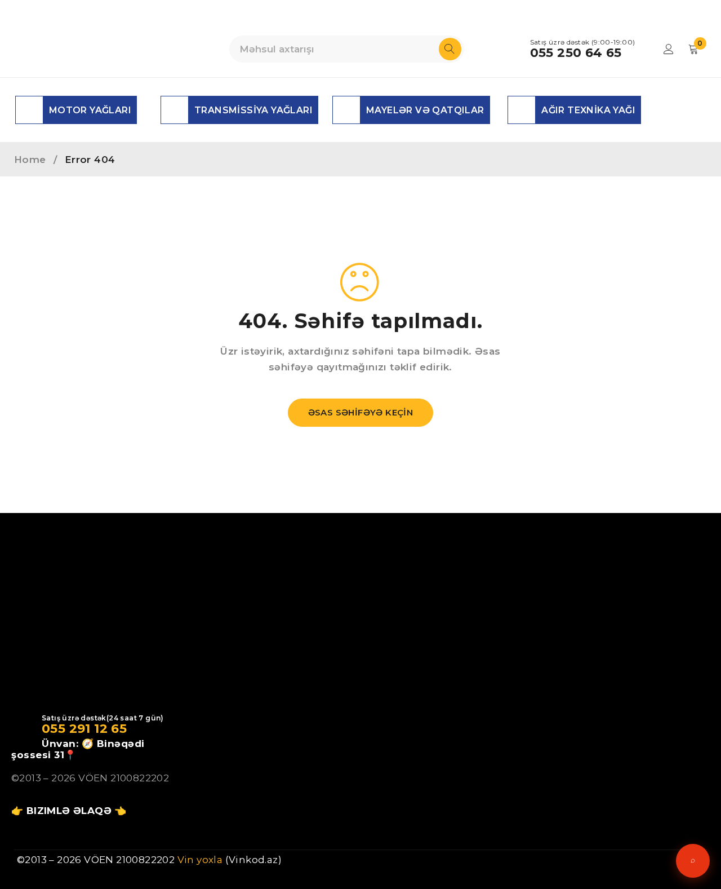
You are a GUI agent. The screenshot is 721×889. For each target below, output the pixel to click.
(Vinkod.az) (252, 859)
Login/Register (668, 49)
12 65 (109, 728)
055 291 (66, 728)
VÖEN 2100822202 (123, 778)
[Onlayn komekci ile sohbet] (693, 861)
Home (30, 159)
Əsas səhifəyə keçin (360, 412)
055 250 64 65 (576, 53)
